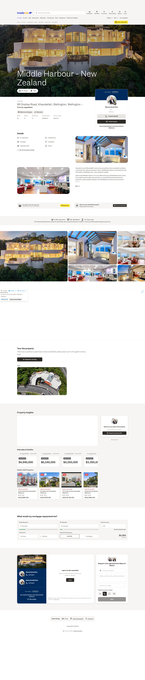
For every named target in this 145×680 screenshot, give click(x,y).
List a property (124, 18)
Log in (125, 13)
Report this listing (78, 631)
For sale (19, 18)
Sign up (120, 13)
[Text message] (109, 594)
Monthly (69, 536)
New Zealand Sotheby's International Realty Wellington (112, 127)
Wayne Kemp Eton (31, 572)
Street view (4, 299)
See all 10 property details (26, 150)
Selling (109, 18)
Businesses (62, 18)
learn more (31, 557)
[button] (101, 151)
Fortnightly (89, 536)
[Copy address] (82, 105)
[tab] (4, 291)
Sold (30, 18)
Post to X (90, 619)
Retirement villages (72, 18)
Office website (32, 599)
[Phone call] (105, 594)
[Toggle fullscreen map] (142, 291)
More (76, 186)
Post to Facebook (78, 619)
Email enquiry (113, 121)
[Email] (114, 594)
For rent (25, 18)
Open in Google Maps (15, 299)
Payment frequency (66, 532)
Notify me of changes (26, 112)
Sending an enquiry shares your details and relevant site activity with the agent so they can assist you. (69, 598)
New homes (35, 18)
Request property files (115, 433)
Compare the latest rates (120, 529)
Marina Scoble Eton (111, 107)
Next (112, 599)
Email (66, 619)
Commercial (50, 18)
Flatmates (43, 18)
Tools (115, 18)
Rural (56, 18)
